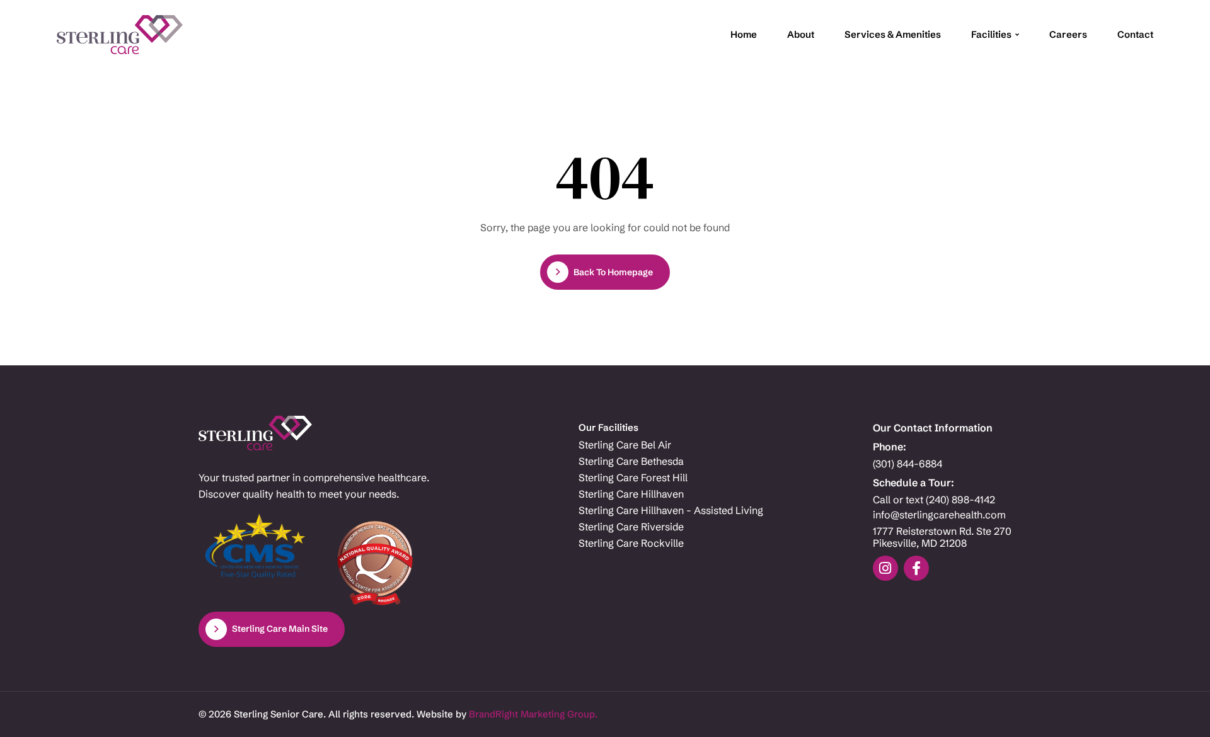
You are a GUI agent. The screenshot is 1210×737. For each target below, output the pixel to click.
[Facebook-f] (916, 568)
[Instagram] (885, 568)
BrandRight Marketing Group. (533, 714)
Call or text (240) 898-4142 (934, 500)
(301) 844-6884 (907, 464)
